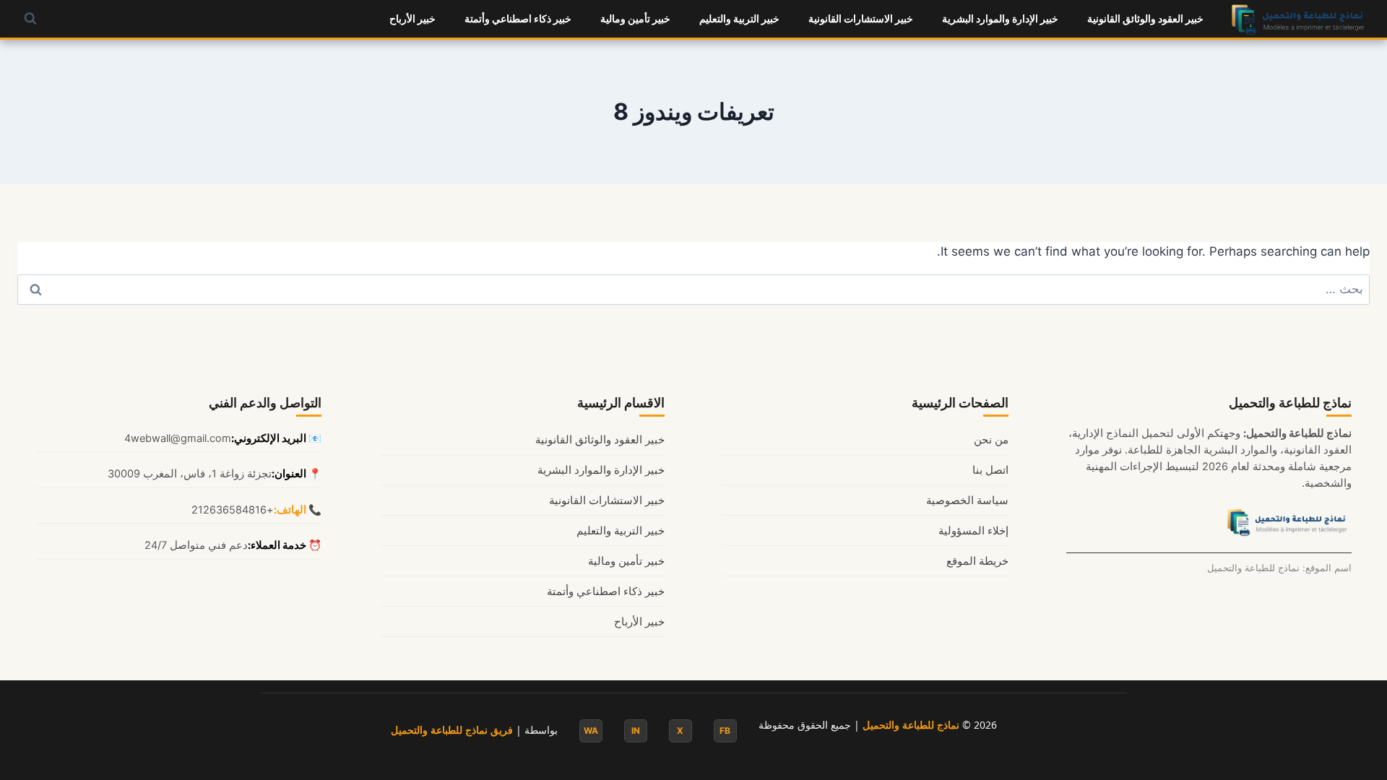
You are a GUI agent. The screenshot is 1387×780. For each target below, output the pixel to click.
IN (635, 730)
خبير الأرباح (412, 18)
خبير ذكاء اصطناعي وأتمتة (518, 18)
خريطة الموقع (977, 561)
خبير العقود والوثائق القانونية (1145, 18)
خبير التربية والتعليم (739, 18)
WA (591, 730)
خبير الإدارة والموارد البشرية (1000, 18)
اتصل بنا (990, 470)
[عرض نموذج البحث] (30, 19)
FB (725, 730)
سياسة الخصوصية (967, 500)
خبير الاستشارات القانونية (860, 18)
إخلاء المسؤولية (973, 530)
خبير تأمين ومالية (635, 18)
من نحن (991, 439)
